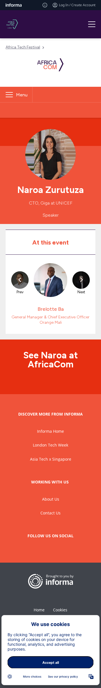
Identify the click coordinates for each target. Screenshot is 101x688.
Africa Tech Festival (23, 47)
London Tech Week (50, 445)
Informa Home (50, 431)
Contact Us (50, 513)
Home (39, 609)
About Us (50, 499)
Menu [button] (21, 94)
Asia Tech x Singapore (50, 459)
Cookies (60, 609)
